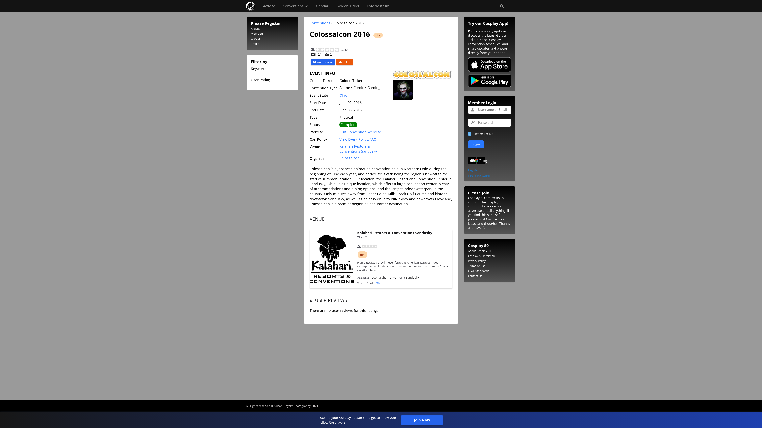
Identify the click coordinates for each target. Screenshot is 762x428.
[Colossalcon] (422, 74)
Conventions (293, 6)
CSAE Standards (478, 271)
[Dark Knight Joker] (403, 90)
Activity (269, 6)
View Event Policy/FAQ (357, 139)
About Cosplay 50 (479, 251)
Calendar (321, 6)
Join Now (422, 420)
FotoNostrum (378, 6)
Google (481, 160)
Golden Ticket (347, 6)
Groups (256, 38)
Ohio (343, 95)
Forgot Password (479, 176)
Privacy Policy (477, 261)
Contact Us (475, 276)
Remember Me (483, 134)
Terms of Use (476, 266)
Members (257, 33)
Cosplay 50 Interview (481, 256)
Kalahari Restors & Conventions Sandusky (394, 232)
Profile (255, 44)
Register (473, 170)
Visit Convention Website (360, 132)
